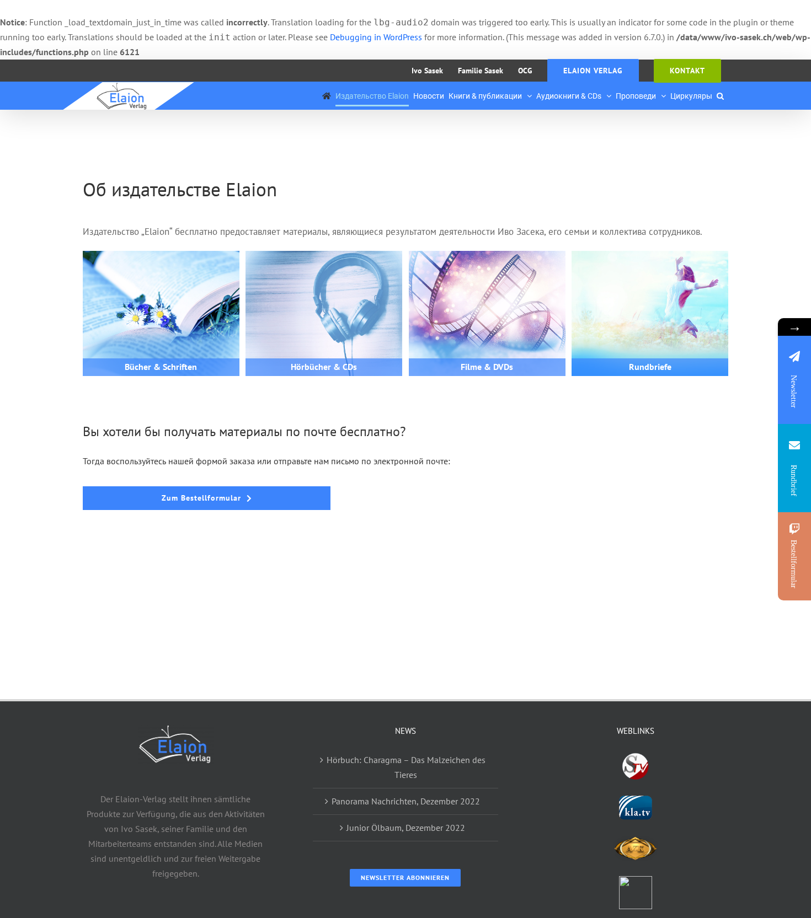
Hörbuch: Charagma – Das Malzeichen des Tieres (406, 767)
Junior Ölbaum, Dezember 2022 (405, 827)
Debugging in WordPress (376, 36)
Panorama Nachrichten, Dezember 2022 (406, 801)
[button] (720, 96)
